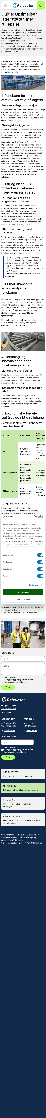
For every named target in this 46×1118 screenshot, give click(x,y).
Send (8, 687)
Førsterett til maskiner (33, 843)
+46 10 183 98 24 (8, 708)
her (35, 613)
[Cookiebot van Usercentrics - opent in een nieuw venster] (33, 516)
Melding (5, 666)
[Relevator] (13, 700)
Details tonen (34, 585)
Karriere (19, 840)
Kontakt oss (9, 713)
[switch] (40, 562)
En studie (22, 142)
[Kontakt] (41, 5)
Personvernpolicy (28, 837)
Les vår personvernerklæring (15, 682)
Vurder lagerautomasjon (11, 843)
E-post (6, 659)
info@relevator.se (8, 706)
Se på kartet (9, 730)
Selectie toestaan (23, 599)
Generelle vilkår (8, 840)
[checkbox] (2, 680)
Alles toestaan (23, 592)
